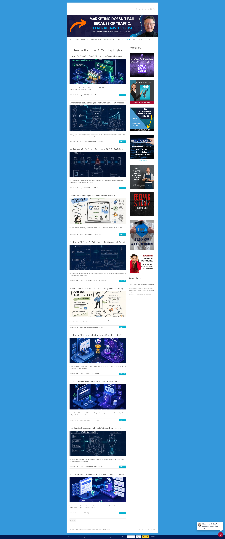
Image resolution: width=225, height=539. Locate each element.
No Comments (98, 95)
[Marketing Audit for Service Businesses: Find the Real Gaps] (98, 164)
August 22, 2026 (84, 280)
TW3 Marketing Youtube (142, 9)
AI (89, 373)
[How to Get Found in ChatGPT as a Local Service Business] (98, 71)
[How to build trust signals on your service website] (98, 211)
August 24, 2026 (84, 188)
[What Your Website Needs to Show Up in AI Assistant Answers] (98, 489)
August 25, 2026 (84, 95)
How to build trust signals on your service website (92, 195)
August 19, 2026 (84, 513)
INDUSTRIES (121, 39)
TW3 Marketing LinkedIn (145, 9)
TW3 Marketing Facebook (136, 9)
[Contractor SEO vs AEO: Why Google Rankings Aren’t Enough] (98, 257)
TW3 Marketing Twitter (139, 9)
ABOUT (135, 39)
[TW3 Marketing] (112, 15)
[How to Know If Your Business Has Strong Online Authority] (98, 303)
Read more (122, 95)
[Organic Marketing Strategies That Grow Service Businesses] (98, 118)
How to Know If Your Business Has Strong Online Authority (96, 288)
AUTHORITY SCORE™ (110, 39)
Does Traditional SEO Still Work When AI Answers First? (95, 381)
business (91, 141)
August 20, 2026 (84, 327)
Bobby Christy (74, 95)
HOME (71, 39)
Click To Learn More (142, 160)
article (90, 234)
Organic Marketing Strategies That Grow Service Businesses (97, 103)
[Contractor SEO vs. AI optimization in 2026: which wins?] (98, 350)
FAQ (149, 39)
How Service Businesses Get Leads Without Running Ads (95, 428)
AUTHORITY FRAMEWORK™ (82, 39)
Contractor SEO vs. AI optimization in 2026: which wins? (95, 335)
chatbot (91, 95)
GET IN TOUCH (142, 39)
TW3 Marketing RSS (148, 9)
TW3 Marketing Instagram (151, 9)
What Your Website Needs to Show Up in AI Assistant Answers (98, 474)
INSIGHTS (128, 39)
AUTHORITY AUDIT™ (96, 39)
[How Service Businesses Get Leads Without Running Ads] (98, 443)
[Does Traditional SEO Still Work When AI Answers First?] (98, 396)
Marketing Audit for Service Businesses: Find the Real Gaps (96, 149)
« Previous (72, 520)
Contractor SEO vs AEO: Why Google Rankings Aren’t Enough (97, 242)
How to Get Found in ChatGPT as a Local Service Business (96, 56)
